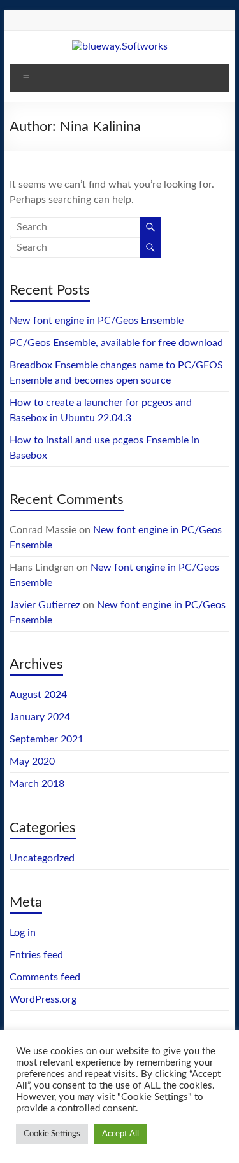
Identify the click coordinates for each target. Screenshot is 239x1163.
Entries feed (36, 955)
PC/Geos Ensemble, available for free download (116, 343)
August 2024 (38, 695)
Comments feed (45, 977)
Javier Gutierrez (45, 605)
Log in (23, 933)
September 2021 (46, 739)
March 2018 (37, 784)
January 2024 (40, 717)
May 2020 (32, 761)
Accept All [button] (120, 1134)
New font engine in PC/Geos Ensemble (97, 321)
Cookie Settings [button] (52, 1134)
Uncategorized (42, 858)
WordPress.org (43, 999)
